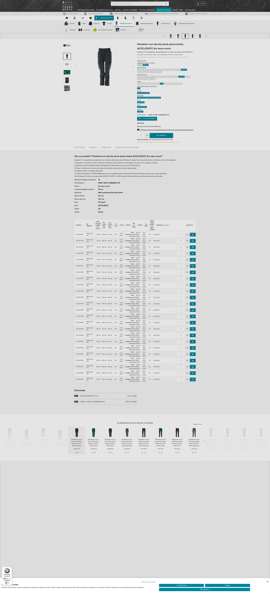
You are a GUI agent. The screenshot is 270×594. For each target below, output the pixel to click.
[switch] (7, 583)
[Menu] (10, 568)
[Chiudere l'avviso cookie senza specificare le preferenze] (267, 581)
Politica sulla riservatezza (148, 582)
